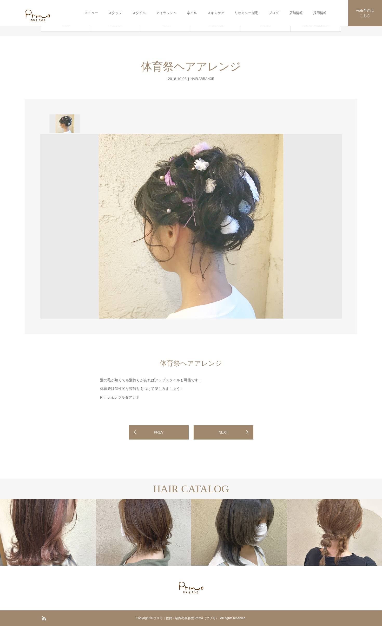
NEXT (223, 432)
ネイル (192, 13)
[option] (64, 123)
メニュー (91, 13)
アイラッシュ (166, 13)
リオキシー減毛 (246, 13)
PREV (158, 432)
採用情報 (320, 13)
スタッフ (115, 13)
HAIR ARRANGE (202, 79)
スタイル (139, 13)
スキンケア (215, 13)
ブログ (274, 13)
